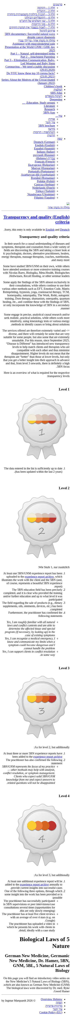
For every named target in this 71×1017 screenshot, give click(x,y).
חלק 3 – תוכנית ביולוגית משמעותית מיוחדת (31, 14)
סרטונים (57, 4)
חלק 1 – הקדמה (46, 7)
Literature (49, 105)
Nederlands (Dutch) (43, 187)
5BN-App (49, 112)
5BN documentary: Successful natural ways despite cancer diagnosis (30, 35)
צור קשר (50, 122)
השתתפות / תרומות (44, 132)
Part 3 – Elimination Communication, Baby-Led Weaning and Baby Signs (29, 62)
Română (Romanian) (43, 178)
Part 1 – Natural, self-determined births (33, 53)
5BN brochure (46, 125)
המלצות (58, 89)
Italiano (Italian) (46, 151)
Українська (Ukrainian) (41, 194)
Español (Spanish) (44, 148)
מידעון (51, 128)
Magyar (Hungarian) (43, 168)
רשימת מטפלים (53, 96)
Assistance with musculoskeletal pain (33, 43)
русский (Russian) (44, 155)
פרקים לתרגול (47, 30)
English (50, 229)
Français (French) (45, 161)
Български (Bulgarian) (41, 164)
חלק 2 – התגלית (46, 11)
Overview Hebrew (51, 999)
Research (49, 109)
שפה (59, 138)
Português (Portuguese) (41, 171)
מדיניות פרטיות (54, 1005)
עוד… (59, 115)
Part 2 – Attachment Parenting (38, 56)
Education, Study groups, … (38, 102)
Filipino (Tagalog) (44, 197)
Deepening (56, 99)
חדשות (51, 135)
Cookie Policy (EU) (50, 1012)
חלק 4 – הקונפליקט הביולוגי (40, 17)
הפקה (59, 1002)
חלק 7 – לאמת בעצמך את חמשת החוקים (32, 27)
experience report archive (39, 576)
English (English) (45, 145)
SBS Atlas (56, 92)
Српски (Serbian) (44, 184)
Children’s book (53, 86)
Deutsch (65, 229)
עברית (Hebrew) (45, 158)
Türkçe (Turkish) (45, 191)
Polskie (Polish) (46, 181)
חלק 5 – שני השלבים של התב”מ (37, 20)
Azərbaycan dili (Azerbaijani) (38, 174)
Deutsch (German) (44, 141)
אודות (51, 119)
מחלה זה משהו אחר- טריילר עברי (36, 40)
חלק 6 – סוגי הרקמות (43, 24)
